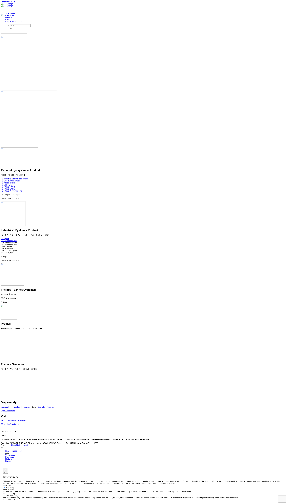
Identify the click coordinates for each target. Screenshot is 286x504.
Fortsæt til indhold (8, 2)
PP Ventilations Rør (9, 241)
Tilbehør (50, 407)
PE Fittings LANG (8, 189)
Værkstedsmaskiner (22, 407)
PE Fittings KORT (8, 187)
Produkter (9, 457)
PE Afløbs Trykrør (8, 183)
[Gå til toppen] (2, 447)
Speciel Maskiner (8, 411)
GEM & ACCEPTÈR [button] (11, 500)
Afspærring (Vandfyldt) (10, 424)
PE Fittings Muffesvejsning (11, 191)
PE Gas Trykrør (7, 185)
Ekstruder (41, 407)
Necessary (10, 487)
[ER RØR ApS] (7, 5)
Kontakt (8, 461)
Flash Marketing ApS (19, 445)
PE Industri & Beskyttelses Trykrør (14, 179)
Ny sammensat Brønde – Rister (13, 420)
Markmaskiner (6, 407)
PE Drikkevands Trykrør (10, 181)
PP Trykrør (5, 239)
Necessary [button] (7, 485)
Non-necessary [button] (9, 494)
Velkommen (10, 13)
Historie (8, 459)
